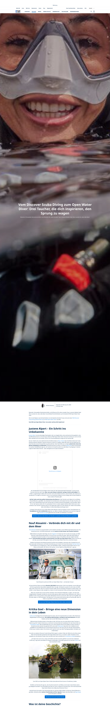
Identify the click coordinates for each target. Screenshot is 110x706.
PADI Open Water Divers (51, 419)
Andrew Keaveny (50, 405)
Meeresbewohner (74, 11)
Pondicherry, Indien (70, 636)
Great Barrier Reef (34, 624)
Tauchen (34, 11)
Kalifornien (69, 445)
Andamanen (60, 626)
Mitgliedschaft (50, 8)
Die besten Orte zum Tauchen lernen (55, 697)
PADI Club (28, 8)
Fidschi (76, 640)
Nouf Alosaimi (32, 529)
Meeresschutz (34, 8)
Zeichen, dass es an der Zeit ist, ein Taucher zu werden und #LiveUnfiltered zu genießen (55, 516)
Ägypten (54, 534)
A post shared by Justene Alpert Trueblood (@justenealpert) (55, 487)
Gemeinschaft (56, 11)
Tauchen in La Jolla (43, 512)
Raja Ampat (78, 692)
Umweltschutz (47, 11)
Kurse (23, 8)
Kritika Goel (32, 616)
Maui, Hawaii (61, 441)
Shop (44, 8)
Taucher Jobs (65, 11)
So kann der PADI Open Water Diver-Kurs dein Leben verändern (55, 602)
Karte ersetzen (80, 8)
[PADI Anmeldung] (94, 11)
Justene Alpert (32, 435)
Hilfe (85, 8)
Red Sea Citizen (76, 544)
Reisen (40, 8)
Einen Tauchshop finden (70, 8)
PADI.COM (18, 8)
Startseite (27, 11)
